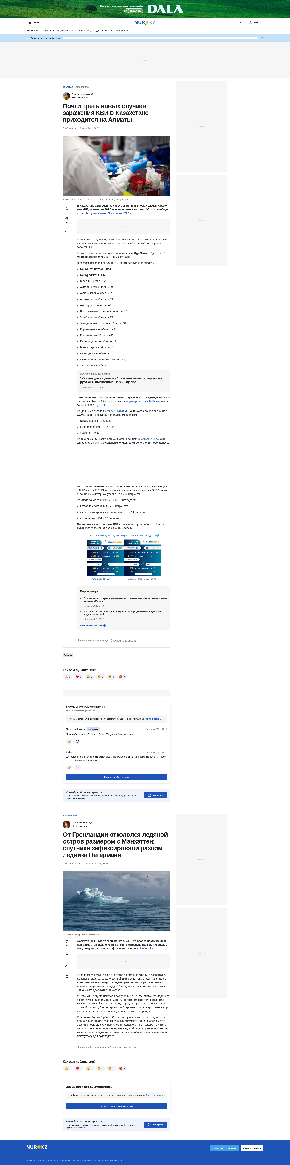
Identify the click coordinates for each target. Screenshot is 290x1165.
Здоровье (32, 30)
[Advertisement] (145, 60)
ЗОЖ (73, 30)
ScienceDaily (145, 948)
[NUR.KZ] (145, 22)
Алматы (68, 655)
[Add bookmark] (66, 241)
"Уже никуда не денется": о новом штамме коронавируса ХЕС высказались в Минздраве (121, 380)
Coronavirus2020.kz (115, 411)
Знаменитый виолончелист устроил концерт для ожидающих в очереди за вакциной (123, 613)
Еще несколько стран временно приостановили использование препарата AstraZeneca (125, 600)
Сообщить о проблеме (224, 1148)
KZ (241, 22)
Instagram (158, 795)
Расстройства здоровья (56, 30)
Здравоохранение (104, 30)
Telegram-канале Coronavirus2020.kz (109, 213)
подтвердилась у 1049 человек (146, 401)
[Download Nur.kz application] (145, 9)
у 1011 (101, 405)
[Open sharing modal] (67, 230)
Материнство (122, 30)
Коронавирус (85, 30)
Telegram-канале (148, 438)
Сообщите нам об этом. (124, 640)
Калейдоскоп (70, 816)
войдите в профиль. (153, 719)
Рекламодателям (252, 1148)
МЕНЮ (36, 22)
